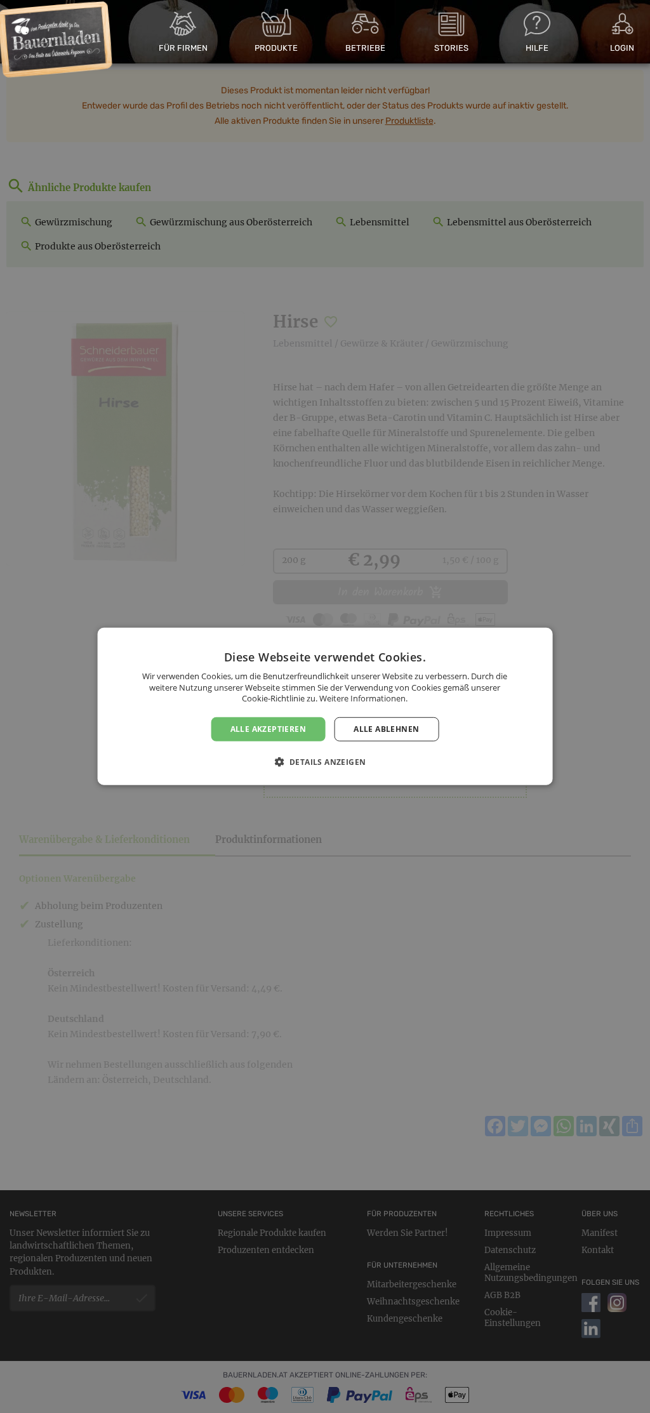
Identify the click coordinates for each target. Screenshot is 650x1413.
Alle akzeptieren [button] (268, 729)
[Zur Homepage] (55, 40)
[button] (325, 761)
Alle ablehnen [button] (386, 729)
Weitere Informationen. (363, 698)
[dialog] (325, 706)
